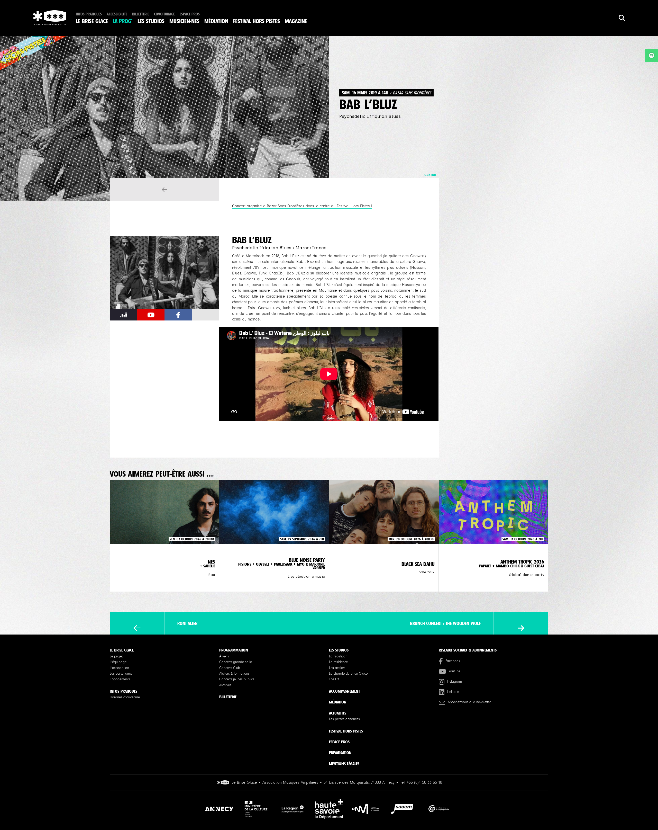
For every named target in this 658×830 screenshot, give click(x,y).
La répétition (338, 656)
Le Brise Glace (92, 21)
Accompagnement (344, 691)
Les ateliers (337, 668)
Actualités (337, 713)
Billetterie (140, 14)
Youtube (454, 671)
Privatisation (340, 752)
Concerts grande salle (235, 662)
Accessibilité (117, 14)
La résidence (338, 662)
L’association (119, 668)
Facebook (452, 661)
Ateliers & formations (234, 674)
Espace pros (190, 14)
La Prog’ (123, 21)
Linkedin (453, 692)
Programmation (233, 650)
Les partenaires (121, 674)
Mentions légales (344, 763)
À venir (224, 656)
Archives (225, 685)
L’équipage (118, 662)
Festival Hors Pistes (256, 21)
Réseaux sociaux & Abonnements (468, 650)
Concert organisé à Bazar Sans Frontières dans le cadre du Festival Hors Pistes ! (302, 206)
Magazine (296, 21)
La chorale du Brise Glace (348, 674)
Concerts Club (229, 668)
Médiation (216, 21)
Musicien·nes (184, 21)
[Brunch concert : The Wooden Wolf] (521, 628)
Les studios (151, 21)
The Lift (334, 679)
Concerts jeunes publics (236, 679)
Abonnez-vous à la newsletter (469, 702)
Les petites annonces (344, 719)
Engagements (120, 679)
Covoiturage (164, 14)
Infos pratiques (89, 14)
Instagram (454, 682)
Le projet (116, 656)
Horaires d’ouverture (125, 697)
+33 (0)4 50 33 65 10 (424, 782)
